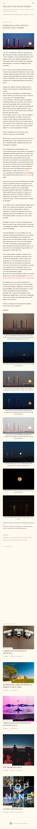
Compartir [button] (5, 535)
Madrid (29, 537)
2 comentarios (13, 728)
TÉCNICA (26, 14)
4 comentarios (13, 690)
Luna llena (24, 537)
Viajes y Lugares (23, 540)
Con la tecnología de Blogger (20, 823)
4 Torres (10, 537)
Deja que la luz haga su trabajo (17, 6)
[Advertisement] (18, 606)
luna (20, 537)
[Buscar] (33, 3)
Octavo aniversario (13, 809)
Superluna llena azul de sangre (11, 540)
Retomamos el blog (12, 767)
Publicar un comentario (16, 656)
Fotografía (15, 537)
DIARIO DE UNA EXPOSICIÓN (12, 14)
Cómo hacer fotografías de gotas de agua (17, 724)
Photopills (28, 175)
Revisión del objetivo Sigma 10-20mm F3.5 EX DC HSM (17, 686)
